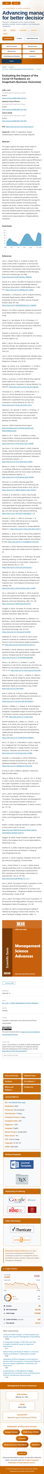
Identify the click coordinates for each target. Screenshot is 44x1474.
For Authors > (29, 1081)
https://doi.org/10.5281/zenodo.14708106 (17, 277)
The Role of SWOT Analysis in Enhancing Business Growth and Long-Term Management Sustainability (21, 1336)
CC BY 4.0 (22, 1453)
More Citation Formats (11, 1055)
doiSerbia (36, 1445)
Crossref (22, 1438)
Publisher (32, 51)
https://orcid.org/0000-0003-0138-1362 (14, 109)
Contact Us (32, 56)
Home (4, 67)
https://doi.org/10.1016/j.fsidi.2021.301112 (20, 645)
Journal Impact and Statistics (11, 56)
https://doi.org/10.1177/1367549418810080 (17, 658)
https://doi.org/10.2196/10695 (12, 688)
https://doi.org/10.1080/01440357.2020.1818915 (19, 490)
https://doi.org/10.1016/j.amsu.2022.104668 (17, 443)
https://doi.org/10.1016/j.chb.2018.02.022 (17, 567)
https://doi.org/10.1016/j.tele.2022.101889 (17, 753)
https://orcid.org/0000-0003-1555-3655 (14, 121)
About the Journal (12, 46)
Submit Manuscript (32, 38)
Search (12, 61)
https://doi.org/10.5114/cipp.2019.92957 (16, 632)
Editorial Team (12, 51)
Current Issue (8, 38)
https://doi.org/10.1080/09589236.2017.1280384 (19, 305)
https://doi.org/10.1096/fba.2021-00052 (20, 290)
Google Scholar (11, 1432)
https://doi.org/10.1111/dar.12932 (21, 717)
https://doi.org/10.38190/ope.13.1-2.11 (16, 879)
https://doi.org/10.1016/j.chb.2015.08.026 (23, 387)
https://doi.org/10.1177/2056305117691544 (23, 542)
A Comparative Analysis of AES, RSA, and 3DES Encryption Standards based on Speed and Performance (19, 1344)
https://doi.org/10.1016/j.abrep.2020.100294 (18, 477)
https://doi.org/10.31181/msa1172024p (22, 1417)
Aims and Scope (32, 46)
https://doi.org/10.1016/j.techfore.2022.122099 (18, 588)
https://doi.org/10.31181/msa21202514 (19, 127)
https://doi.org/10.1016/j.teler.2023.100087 (17, 462)
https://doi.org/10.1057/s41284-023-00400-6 (17, 701)
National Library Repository (15, 1445)
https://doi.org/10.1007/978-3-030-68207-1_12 (18, 513)
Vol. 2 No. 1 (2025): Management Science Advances (18, 69)
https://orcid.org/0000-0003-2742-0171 (14, 98)
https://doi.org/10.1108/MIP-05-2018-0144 (17, 766)
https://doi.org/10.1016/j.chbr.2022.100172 (25, 529)
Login (6, 3)
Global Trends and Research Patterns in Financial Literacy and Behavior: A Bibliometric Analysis (20, 1353)
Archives (19, 38)
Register (16, 3)
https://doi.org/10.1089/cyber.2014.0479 (16, 604)
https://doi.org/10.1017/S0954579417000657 (18, 738)
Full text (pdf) (9, 983)
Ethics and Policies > (9, 1088)
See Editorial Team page (17, 1102)
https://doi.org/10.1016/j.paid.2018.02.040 (26, 670)
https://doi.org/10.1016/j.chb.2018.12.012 (17, 405)
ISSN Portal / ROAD (31, 1432)
